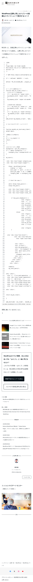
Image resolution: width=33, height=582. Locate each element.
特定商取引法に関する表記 (20, 577)
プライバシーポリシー (7, 577)
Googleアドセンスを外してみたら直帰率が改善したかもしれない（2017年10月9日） (20, 326)
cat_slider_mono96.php (8, 304)
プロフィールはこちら (16, 472)
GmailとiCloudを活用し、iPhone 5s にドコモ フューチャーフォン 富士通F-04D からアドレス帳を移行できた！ (20, 337)
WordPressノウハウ (21, 20)
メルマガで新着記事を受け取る (16, 386)
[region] (16, 182)
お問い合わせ (5, 579)
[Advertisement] (16, 537)
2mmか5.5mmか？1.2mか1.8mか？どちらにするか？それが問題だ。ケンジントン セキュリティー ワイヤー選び (20, 345)
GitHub (23, 304)
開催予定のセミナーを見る (14, 379)
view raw (28, 304)
